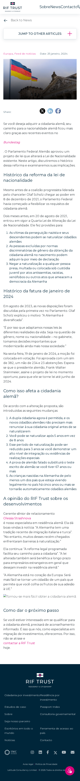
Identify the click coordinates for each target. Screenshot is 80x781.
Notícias (9, 740)
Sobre (44, 7)
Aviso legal (28, 764)
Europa (8, 53)
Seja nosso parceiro (17, 721)
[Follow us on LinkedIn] (40, 752)
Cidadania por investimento (22, 695)
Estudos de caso (15, 707)
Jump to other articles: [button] (40, 34)
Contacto (69, 7)
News (55, 7)
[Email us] (72, 752)
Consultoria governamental (57, 714)
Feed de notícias (25, 53)
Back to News (21, 20)
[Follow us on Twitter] (55, 752)
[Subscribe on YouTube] (64, 752)
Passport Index (50, 707)
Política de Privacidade (46, 764)
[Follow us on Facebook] (48, 752)
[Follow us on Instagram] (32, 752)
